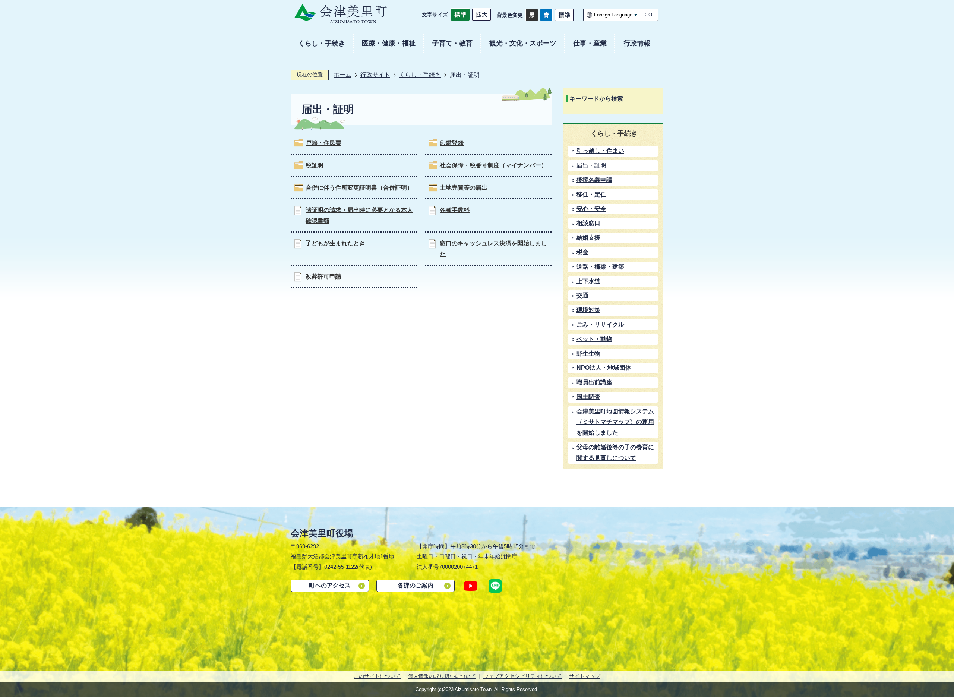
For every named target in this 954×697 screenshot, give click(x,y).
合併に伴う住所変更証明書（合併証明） (359, 187)
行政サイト (375, 75)
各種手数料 (455, 210)
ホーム (342, 75)
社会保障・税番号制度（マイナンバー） (493, 165)
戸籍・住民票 (323, 143)
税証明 (314, 165)
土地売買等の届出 (463, 187)
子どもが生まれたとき (335, 243)
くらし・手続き (420, 75)
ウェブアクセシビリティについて (522, 676)
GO (648, 15)
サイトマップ (584, 676)
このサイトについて (377, 676)
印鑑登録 (452, 143)
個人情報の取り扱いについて (442, 676)
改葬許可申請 (323, 276)
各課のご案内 (415, 585)
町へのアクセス (330, 585)
